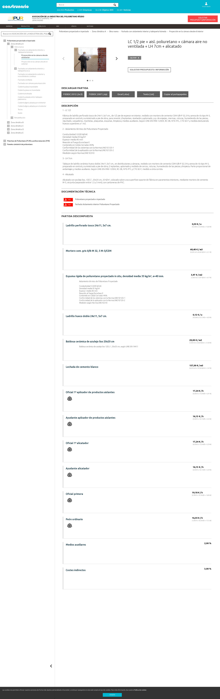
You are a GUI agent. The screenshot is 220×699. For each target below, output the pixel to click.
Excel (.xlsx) (123, 94)
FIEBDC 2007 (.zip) (98, 94)
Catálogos (41, 26)
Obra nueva (113, 31)
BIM (57, 26)
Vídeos (73, 26)
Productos (25, 26)
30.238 (104, 10)
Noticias (90, 26)
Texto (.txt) (148, 94)
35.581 (124, 10)
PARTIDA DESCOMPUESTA (77, 216)
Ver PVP (134, 58)
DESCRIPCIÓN (69, 105)
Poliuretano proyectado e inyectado (74, 31)
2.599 (84, 10)
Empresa (9, 26)
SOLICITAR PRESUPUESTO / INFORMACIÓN (149, 70)
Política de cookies (140, 690)
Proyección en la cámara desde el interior (186, 31)
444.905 (65, 10)
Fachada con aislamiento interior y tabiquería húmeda (143, 31)
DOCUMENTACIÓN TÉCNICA (78, 191)
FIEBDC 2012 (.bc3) (72, 94)
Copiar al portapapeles (175, 94)
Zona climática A (99, 31)
